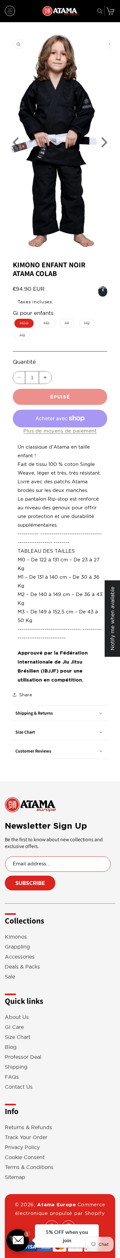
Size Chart (17, 1037)
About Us (17, 1017)
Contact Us (19, 1087)
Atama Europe (56, 1205)
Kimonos (16, 937)
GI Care (14, 1027)
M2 (89, 324)
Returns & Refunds (28, 1127)
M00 (27, 324)
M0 (49, 324)
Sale (10, 976)
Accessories (20, 956)
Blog (11, 1047)
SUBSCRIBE (30, 883)
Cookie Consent (24, 1157)
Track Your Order (26, 1137)
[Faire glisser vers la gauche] (16, 142)
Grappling (17, 947)
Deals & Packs (22, 966)
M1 (69, 324)
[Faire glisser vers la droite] (104, 142)
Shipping (16, 1067)
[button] (10, 11)
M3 (25, 336)
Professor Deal (23, 1057)
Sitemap (15, 1177)
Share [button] (25, 694)
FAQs (12, 1077)
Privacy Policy (22, 1147)
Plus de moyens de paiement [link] (60, 430)
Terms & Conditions (29, 1167)
